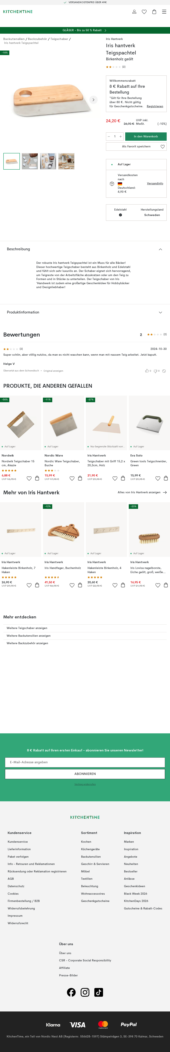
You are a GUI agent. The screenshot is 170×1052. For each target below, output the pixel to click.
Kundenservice (18, 841)
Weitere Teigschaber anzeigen (27, 628)
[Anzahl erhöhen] (121, 136)
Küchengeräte (90, 849)
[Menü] (164, 12)
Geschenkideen (134, 886)
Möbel (85, 871)
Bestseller (130, 871)
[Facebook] (71, 992)
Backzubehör (37, 39)
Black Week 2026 (135, 893)
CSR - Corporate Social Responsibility (85, 960)
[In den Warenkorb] (37, 478)
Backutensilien (14, 39)
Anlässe (129, 878)
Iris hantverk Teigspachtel (21, 43)
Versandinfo (155, 183)
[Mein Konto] (134, 12)
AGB (11, 878)
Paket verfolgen (18, 856)
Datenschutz (16, 886)
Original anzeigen (53, 371)
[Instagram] (85, 992)
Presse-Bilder (68, 975)
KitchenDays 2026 (136, 901)
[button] (115, 67)
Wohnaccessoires (93, 893)
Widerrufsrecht (18, 923)
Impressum (15, 915)
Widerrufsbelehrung (21, 908)
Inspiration (131, 849)
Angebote (130, 856)
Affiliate (64, 968)
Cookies (13, 893)
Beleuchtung (89, 886)
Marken (129, 841)
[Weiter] (93, 100)
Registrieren (155, 106)
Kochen (86, 841)
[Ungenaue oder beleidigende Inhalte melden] (164, 371)
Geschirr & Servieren (95, 864)
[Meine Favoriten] (144, 12)
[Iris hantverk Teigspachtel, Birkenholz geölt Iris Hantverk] (50, 99)
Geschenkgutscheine (95, 901)
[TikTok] (99, 992)
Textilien (86, 878)
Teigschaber (59, 39)
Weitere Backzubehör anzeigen (27, 643)
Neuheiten (131, 864)
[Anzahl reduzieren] (109, 136)
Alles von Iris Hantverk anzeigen (139, 492)
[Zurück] (7, 100)
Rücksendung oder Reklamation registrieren (37, 871)
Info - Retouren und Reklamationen (31, 864)
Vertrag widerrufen (85, 784)
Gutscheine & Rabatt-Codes (143, 908)
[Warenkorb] (154, 12)
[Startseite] (17, 11)
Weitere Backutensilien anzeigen (29, 635)
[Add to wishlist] (29, 478)
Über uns (65, 953)
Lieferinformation (19, 849)
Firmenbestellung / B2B (24, 901)
